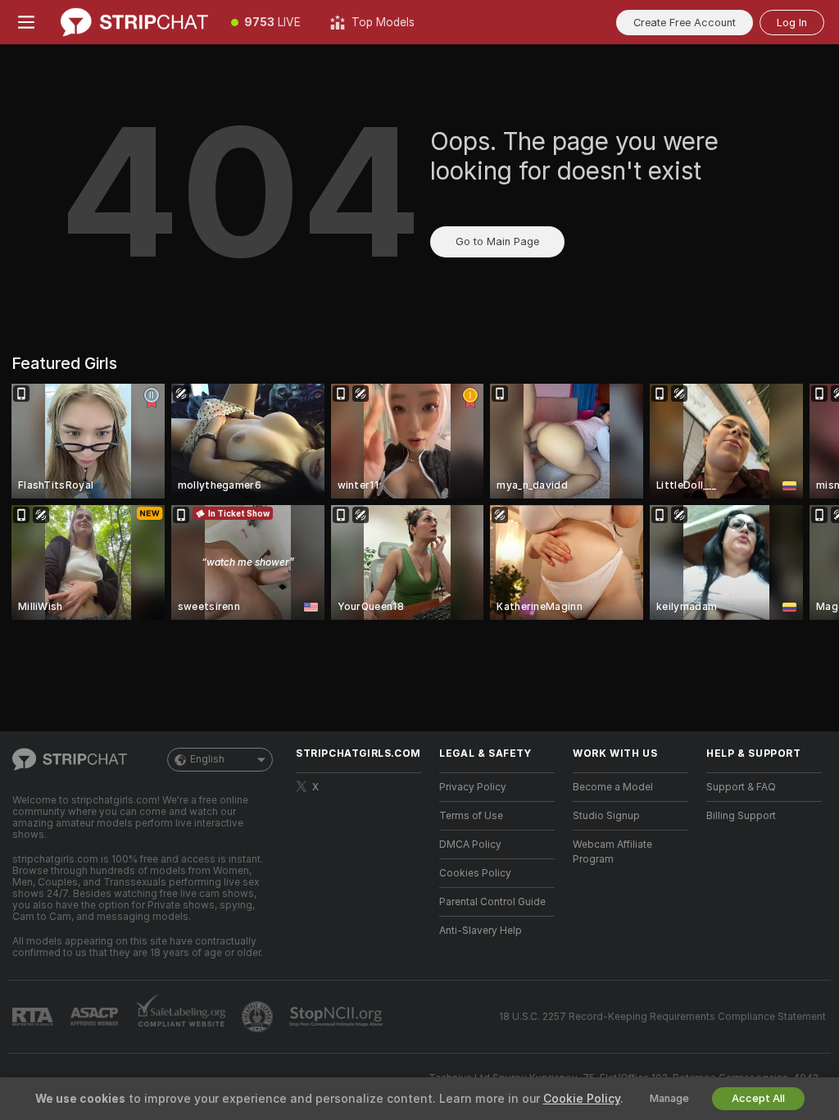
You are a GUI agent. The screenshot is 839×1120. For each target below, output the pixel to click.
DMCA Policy (470, 844)
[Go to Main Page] (134, 22)
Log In (792, 22)
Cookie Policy (581, 1098)
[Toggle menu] (26, 22)
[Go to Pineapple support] (259, 1016)
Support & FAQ (741, 787)
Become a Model (613, 787)
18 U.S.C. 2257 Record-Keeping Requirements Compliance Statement (662, 1016)
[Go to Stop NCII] (337, 1017)
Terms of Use (471, 816)
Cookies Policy (475, 873)
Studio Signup (606, 816)
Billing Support (741, 816)
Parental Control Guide (492, 902)
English (207, 759)
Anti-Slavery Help (480, 930)
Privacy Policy (472, 787)
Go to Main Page (497, 241)
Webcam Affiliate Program (612, 852)
